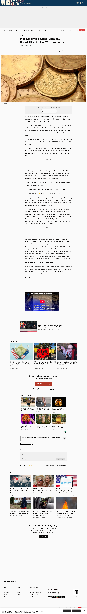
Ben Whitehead (24, 45)
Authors (19, 592)
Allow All (76, 610)
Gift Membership (20, 599)
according (28, 153)
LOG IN (76, 30)
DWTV (32, 30)
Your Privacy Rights (34, 587)
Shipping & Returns (34, 594)
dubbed (40, 125)
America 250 (26, 30)
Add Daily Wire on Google (50, 111)
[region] (43, 611)
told (57, 216)
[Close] (84, 610)
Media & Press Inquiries (35, 592)
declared (28, 244)
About (18, 587)
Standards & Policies (34, 596)
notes (65, 214)
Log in (52, 389)
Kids (5, 596)
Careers (19, 594)
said (41, 205)
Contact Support (20, 596)
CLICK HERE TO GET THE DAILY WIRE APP (39, 262)
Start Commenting (43, 384)
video (63, 139)
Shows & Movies (10, 30)
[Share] (65, 51)
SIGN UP (82, 30)
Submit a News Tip (34, 599)
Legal (31, 590)
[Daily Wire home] (43, 30)
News (3, 30)
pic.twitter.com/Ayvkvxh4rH (59, 189)
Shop (5, 594)
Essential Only (66, 610)
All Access (18, 30)
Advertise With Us (21, 590)
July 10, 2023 (57, 193)
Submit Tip (43, 536)
